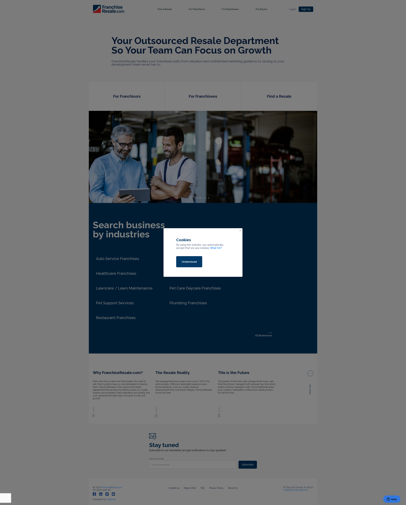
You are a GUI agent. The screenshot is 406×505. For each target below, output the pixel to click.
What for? (216, 247)
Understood (189, 261)
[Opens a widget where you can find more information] (391, 499)
